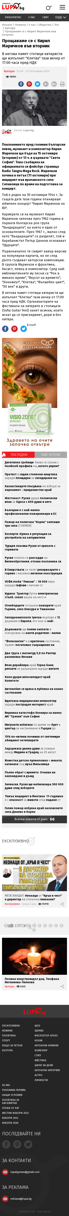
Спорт (6, 1040)
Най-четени (50, 455)
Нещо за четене (12, 1045)
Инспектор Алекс (46, 1035)
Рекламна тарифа (14, 1090)
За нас (6, 1085)
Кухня (39, 1040)
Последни (19, 455)
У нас (31, 17)
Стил (38, 1055)
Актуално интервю (47, 1070)
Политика (9, 1035)
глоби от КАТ (10, 1108)
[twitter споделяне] (37, 84)
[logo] (13, 7)
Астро (38, 1075)
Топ (56, 24)
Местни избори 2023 (15, 1113)
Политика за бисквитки (10, 1101)
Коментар (41, 1050)
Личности (41, 1080)
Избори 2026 (10, 1122)
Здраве (39, 1030)
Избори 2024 (10, 1118)
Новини (20, 24)
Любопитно (13, 17)
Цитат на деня (44, 1065)
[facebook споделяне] (21, 84)
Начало (7, 24)
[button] (6, 925)
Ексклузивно (12, 904)
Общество (45, 24)
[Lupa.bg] (6, 133)
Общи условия (12, 1095)
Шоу (37, 1025)
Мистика (40, 1060)
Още (58, 17)
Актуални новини (47, 1045)
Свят (46, 17)
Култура (10, 28)
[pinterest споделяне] (29, 84)
